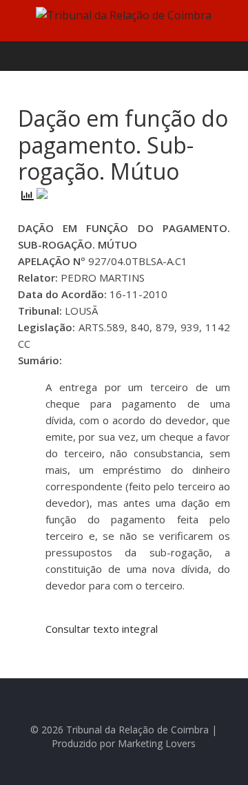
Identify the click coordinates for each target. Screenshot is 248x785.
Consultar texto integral (101, 629)
